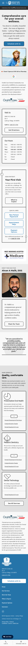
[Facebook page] (3, 611)
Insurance (5, 607)
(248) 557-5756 (14, 125)
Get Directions (14, 130)
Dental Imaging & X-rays (12, 427)
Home (3, 587)
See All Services (14, 503)
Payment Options (14, 231)
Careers (10, 623)
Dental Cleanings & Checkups (13, 420)
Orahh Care (15, 623)
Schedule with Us (14, 44)
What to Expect (14, 201)
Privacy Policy (5, 621)
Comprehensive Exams (11, 423)
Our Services (6, 591)
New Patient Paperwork (14, 216)
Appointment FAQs (14, 223)
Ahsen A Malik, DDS (12, 270)
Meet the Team (14, 324)
